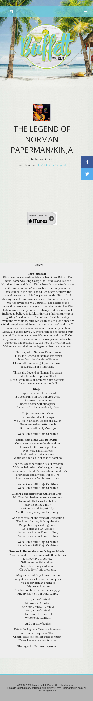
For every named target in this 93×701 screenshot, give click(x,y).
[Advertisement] (49, 80)
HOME (10, 11)
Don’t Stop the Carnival (51, 165)
